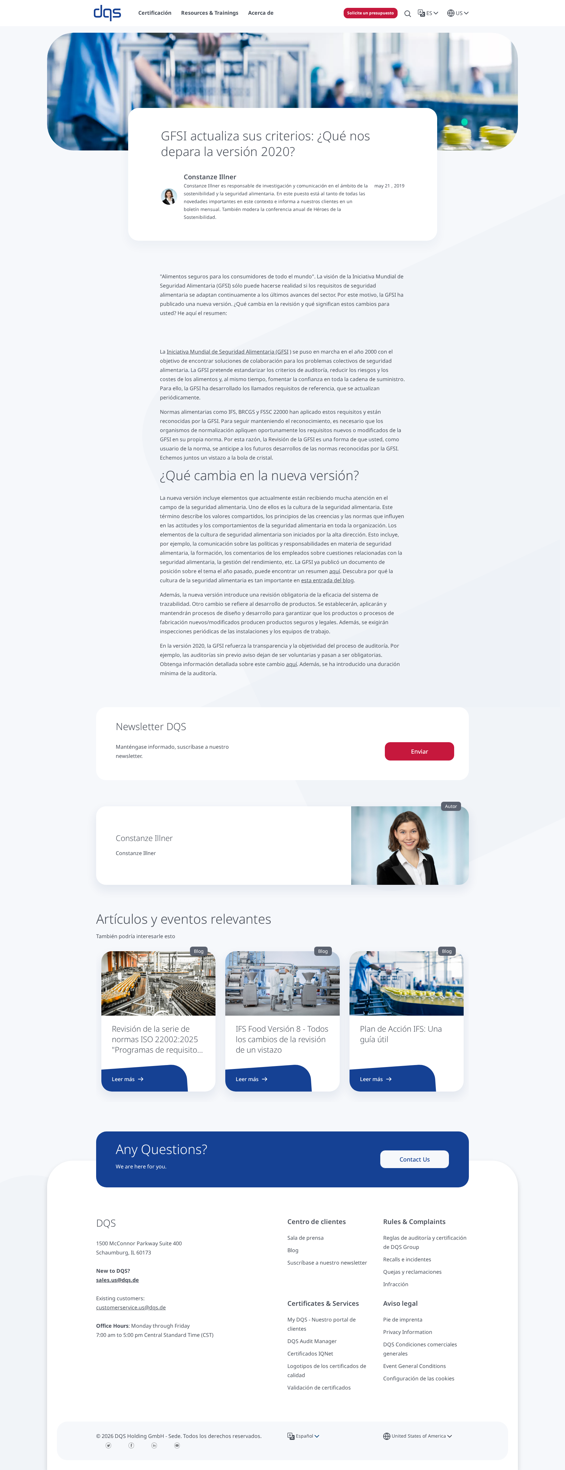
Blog (293, 1250)
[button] (429, 13)
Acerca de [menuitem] (261, 12)
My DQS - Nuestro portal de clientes (321, 1324)
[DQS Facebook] (131, 1445)
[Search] (407, 13)
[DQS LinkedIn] (154, 1445)
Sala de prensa (305, 1237)
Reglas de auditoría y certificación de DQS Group (425, 1242)
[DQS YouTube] (177, 1445)
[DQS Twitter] (108, 1445)
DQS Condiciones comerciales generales (420, 1349)
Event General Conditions (414, 1366)
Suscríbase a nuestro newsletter (327, 1262)
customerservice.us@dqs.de (131, 1307)
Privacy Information (407, 1332)
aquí (334, 571)
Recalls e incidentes (407, 1259)
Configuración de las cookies (418, 1378)
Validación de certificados (319, 1387)
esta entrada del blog (327, 580)
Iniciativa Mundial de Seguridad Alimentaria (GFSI (227, 351)
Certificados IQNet (310, 1353)
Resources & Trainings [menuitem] (209, 12)
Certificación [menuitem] (154, 12)
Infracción (395, 1284)
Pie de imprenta (402, 1319)
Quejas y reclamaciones (412, 1271)
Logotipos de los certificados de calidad (326, 1370)
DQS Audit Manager (312, 1341)
